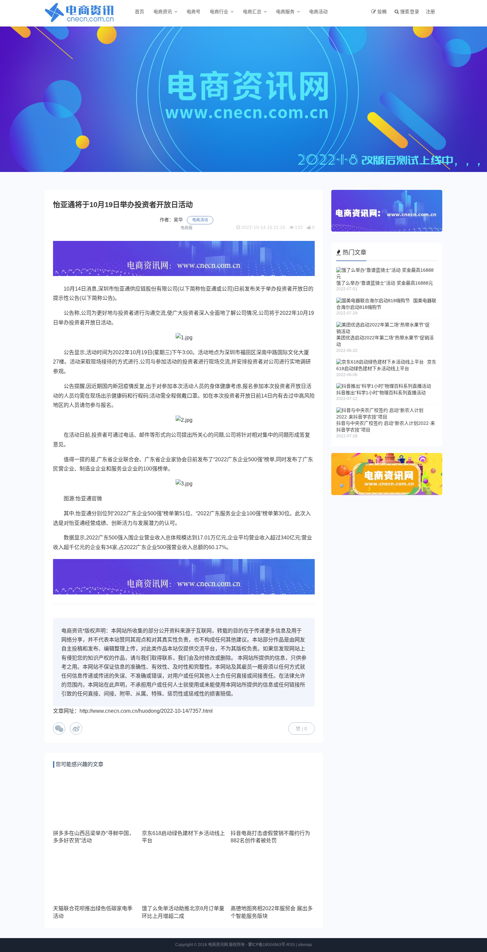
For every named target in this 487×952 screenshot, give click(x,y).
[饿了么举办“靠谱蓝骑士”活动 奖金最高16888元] (385, 276)
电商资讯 (162, 11)
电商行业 (219, 11)
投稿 (382, 11)
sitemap (305, 944)
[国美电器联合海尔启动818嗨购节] (373, 300)
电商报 (186, 228)
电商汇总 (252, 11)
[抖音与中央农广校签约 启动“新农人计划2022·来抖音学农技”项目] (385, 417)
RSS (291, 944)
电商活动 (318, 11)
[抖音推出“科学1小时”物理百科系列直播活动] (383, 386)
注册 (430, 11)
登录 (414, 11)
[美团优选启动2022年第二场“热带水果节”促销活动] (385, 331)
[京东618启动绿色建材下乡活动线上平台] (380, 361)
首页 (139, 11)
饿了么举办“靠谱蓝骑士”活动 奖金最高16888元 (384, 283)
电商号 (193, 11)
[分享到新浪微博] (76, 728)
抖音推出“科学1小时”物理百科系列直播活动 (381, 392)
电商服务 (285, 11)
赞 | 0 (301, 728)
